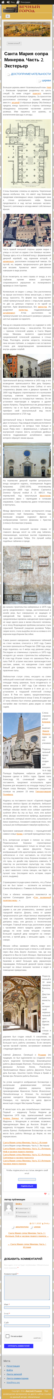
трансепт (37, 93)
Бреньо (15, 1118)
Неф (49, 87)
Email (7, 1313)
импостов (42, 307)
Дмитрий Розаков (33, 1391)
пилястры (23, 310)
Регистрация (13, 1366)
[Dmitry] (8, 1206)
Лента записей (14, 1374)
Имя (7, 1304)
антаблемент (9, 313)
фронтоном (45, 496)
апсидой (15, 103)
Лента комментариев (18, 1378)
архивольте (8, 261)
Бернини (46, 722)
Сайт (6, 1322)
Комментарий (11, 1274)
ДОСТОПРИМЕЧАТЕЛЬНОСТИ (31, 74)
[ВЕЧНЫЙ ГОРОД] (21, 8)
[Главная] (3, 2)
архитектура (22, 1227)
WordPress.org (13, 1382)
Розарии (42, 1055)
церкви (46, 80)
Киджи (19, 834)
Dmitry (19, 1204)
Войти (10, 1370)
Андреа (7, 1118)
